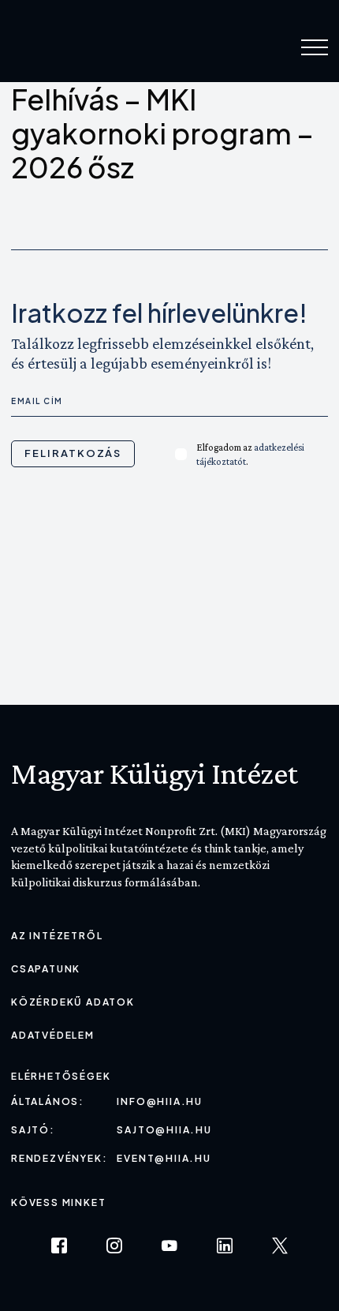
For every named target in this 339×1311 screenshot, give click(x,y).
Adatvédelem (53, 1035)
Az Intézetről (56, 936)
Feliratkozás (72, 453)
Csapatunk (45, 969)
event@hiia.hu (163, 1158)
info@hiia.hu (160, 1101)
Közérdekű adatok (73, 1002)
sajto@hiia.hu (164, 1130)
